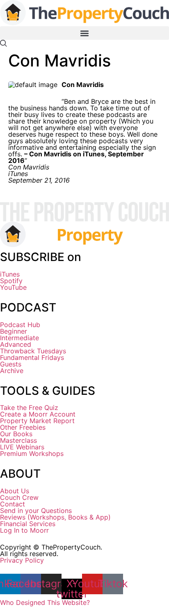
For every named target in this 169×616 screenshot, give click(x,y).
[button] (84, 33)
